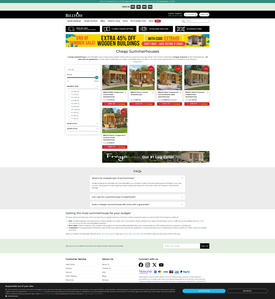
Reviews (105, 280)
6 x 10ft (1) (75, 113)
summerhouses (107, 234)
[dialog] (137, 291)
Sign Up (204, 246)
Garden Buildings (74, 21)
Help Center (70, 264)
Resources (70, 280)
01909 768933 (175, 13)
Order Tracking (71, 276)
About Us (105, 264)
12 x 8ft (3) (75, 101)
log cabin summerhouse (134, 234)
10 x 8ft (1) (75, 91)
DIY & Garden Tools (138, 21)
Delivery (69, 268)
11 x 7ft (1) (74, 95)
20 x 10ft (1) (75, 110)
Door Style (72, 129)
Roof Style (72, 124)
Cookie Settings (89, 294)
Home (125, 21)
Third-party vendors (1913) (36, 291)
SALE (157, 21)
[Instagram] (147, 265)
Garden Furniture (91, 21)
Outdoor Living (114, 21)
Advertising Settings (48, 294)
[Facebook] (141, 265)
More (151, 21)
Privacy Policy (98, 294)
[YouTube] (161, 265)
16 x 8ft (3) (75, 107)
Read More (137, 61)
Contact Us (106, 268)
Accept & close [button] (204, 291)
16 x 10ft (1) (75, 104)
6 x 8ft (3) (74, 116)
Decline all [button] (247, 291)
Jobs (104, 272)
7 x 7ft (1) (74, 119)
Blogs (104, 276)
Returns (69, 272)
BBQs (103, 21)
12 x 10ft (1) (75, 98)
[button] (90, 296)
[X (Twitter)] (154, 265)
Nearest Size (72, 86)
